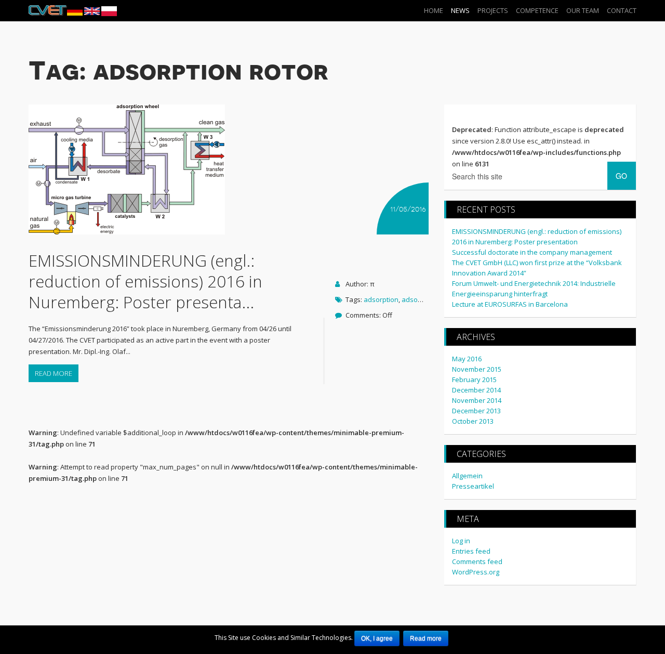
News (460, 10)
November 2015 (476, 369)
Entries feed (471, 551)
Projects (492, 10)
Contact (621, 10)
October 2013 (473, 421)
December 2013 (476, 410)
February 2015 (474, 379)
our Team (582, 10)
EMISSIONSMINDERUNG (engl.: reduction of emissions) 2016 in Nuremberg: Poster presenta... (145, 281)
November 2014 (476, 400)
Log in (461, 540)
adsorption (381, 299)
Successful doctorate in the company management (532, 252)
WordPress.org (475, 572)
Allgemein (467, 475)
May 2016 (467, 358)
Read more (53, 373)
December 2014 (476, 390)
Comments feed (477, 561)
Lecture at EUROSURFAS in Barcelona (510, 304)
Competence (537, 10)
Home (433, 10)
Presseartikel (473, 486)
